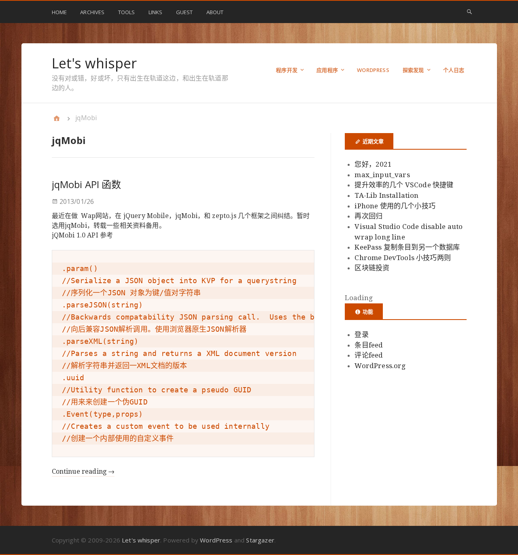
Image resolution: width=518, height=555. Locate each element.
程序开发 (286, 70)
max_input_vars (382, 175)
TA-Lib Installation (386, 195)
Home (59, 12)
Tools (126, 12)
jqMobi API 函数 (86, 184)
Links (156, 12)
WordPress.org (380, 366)
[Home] (57, 118)
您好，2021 (373, 164)
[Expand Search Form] (469, 11)
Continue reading (83, 471)
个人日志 (454, 70)
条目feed (369, 345)
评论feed (369, 355)
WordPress (373, 70)
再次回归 (368, 216)
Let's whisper (94, 63)
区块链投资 (372, 268)
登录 (361, 334)
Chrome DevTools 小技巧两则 (402, 258)
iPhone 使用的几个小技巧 (395, 206)
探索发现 (413, 70)
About (215, 12)
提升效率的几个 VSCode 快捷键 (404, 185)
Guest (184, 12)
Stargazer (260, 540)
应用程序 (327, 70)
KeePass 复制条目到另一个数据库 (407, 247)
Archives (92, 12)
